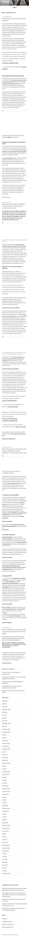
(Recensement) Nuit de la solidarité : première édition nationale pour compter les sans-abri (13, 206)
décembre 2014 (6, 873)
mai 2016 (4, 853)
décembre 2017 (6, 825)
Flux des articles (7, 921)
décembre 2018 (6, 808)
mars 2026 (4, 706)
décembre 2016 (6, 845)
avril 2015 (4, 870)
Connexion (4, 918)
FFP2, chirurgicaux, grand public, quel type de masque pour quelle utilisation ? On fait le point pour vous (14, 451)
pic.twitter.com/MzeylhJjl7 (9, 420)
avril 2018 (4, 819)
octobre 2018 (5, 811)
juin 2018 (4, 814)
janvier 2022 (5, 760)
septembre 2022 (6, 749)
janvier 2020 (5, 786)
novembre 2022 (6, 743)
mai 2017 (4, 836)
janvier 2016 (5, 865)
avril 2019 (4, 802)
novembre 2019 (6, 791)
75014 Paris (5, 899)
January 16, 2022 (21, 426)
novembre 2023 (6, 729)
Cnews (6, 323)
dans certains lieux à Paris (13, 483)
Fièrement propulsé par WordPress (10, 934)
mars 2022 (4, 754)
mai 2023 (4, 737)
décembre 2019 (6, 788)
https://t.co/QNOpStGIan (9, 400)
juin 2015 (4, 868)
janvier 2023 (5, 740)
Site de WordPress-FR (7, 927)
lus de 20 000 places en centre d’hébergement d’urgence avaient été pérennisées (13, 358)
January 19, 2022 (13, 406)
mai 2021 (4, 769)
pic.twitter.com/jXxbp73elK (10, 63)
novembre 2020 (6, 771)
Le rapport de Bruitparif (7, 158)
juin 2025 (4, 715)
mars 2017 (4, 839)
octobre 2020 (5, 774)
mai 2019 (4, 800)
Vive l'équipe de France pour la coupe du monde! (13, 893)
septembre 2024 (6, 723)
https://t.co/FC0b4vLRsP (9, 418)
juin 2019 (4, 797)
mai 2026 (4, 703)
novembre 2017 (6, 828)
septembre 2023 (6, 732)
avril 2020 (4, 783)
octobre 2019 (5, 794)
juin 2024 (4, 726)
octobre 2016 (5, 851)
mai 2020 (4, 780)
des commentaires (7, 924)
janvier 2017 (5, 842)
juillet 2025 (4, 712)
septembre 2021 (6, 763)
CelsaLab (7, 2)
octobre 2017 (5, 831)
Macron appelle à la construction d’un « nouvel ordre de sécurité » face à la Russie (14, 631)
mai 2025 (4, 718)
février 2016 (5, 862)
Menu (15, 7)
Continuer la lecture (6, 663)
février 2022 (5, 757)
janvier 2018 (5, 822)
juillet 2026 (4, 701)
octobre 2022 (5, 746)
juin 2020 (4, 777)
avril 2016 (4, 856)
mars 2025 (4, 720)
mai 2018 (4, 817)
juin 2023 (4, 735)
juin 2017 (4, 834)
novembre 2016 (6, 848)
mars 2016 (4, 859)
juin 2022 (4, 752)
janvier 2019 (5, 805)
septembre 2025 (6, 709)
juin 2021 (4, 766)
